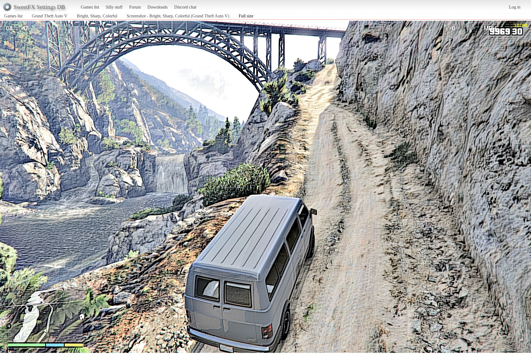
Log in (514, 7)
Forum (135, 7)
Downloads (157, 7)
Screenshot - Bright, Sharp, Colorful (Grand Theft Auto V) (178, 16)
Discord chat (185, 7)
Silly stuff (114, 7)
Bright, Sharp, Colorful (97, 16)
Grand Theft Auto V (49, 16)
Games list (90, 7)
